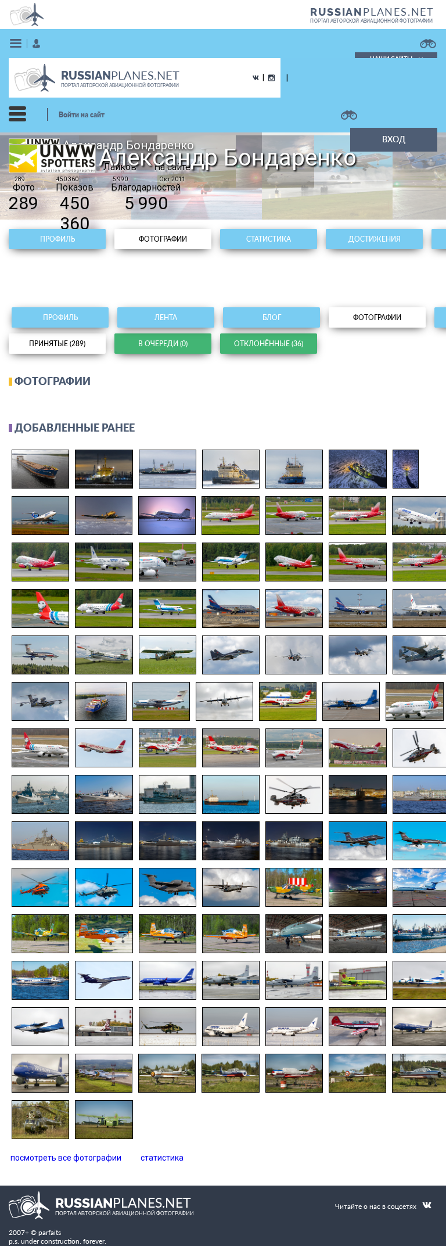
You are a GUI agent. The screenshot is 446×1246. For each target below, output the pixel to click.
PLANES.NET (372, 11)
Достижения (374, 239)
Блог (271, 317)
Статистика (268, 239)
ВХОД (393, 139)
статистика (162, 1157)
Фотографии (163, 239)
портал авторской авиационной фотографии (371, 21)
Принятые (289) (57, 343)
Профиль (57, 239)
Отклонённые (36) (268, 343)
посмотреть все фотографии (65, 1157)
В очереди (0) (163, 343)
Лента (165, 317)
